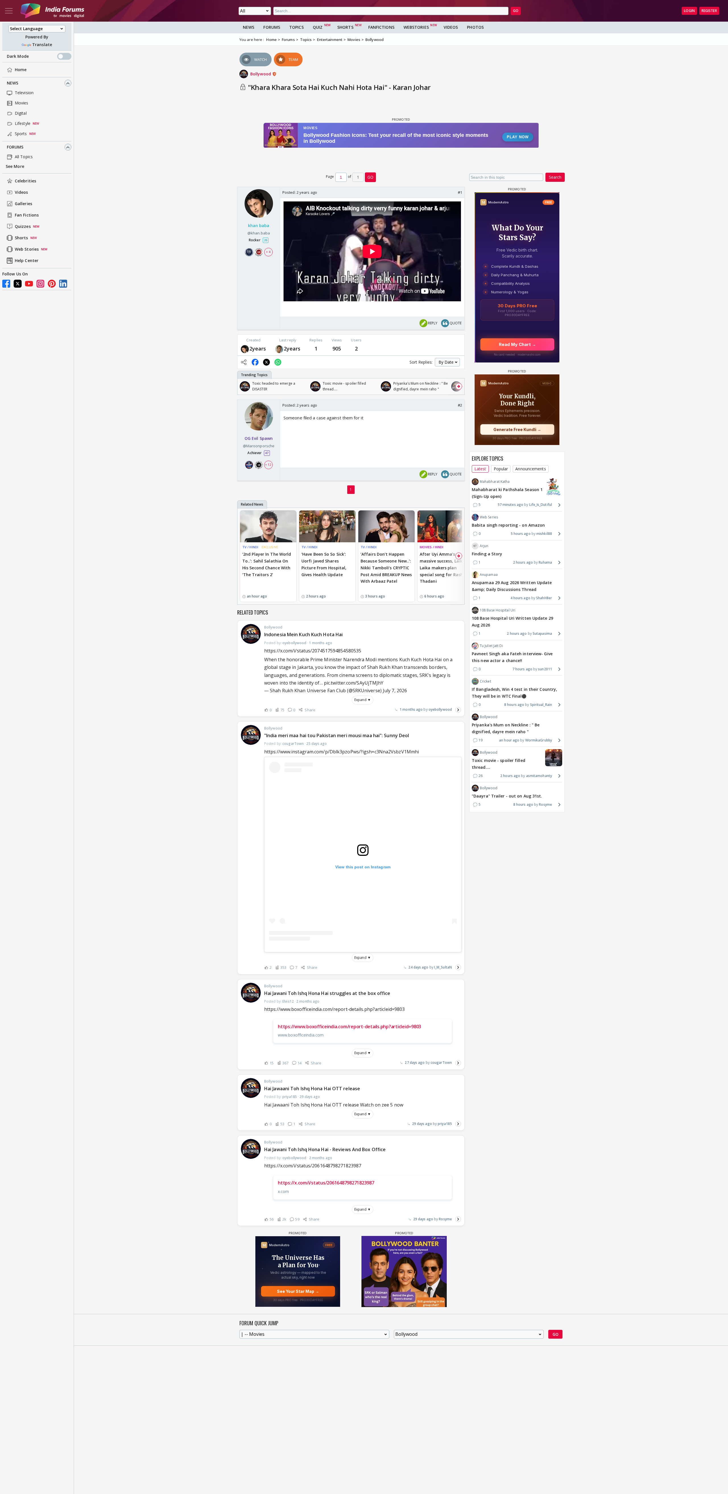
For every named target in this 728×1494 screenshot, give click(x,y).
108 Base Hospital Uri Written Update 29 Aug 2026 (512, 621)
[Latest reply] (458, 710)
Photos (475, 27)
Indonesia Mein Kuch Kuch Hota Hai (303, 634)
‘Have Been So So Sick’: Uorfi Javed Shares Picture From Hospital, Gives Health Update (323, 564)
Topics (296, 27)
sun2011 (545, 669)
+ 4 (268, 252)
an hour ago (509, 740)
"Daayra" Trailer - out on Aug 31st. (507, 796)
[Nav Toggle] (9, 11)
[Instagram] (40, 284)
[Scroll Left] (243, 386)
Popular (501, 468)
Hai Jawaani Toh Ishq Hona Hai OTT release (312, 1088)
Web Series (489, 517)
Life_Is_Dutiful (540, 504)
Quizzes (23, 226)
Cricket (485, 681)
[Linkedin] (63, 284)
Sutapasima (542, 633)
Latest (480, 468)
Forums (15, 147)
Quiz (317, 27)
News (12, 83)
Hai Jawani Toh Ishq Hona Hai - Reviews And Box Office (325, 1149)
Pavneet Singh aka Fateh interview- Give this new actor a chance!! (512, 657)
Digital (21, 113)
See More (15, 166)
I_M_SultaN (443, 967)
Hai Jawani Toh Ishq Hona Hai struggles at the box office (327, 993)
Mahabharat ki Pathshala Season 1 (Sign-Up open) (507, 493)
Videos (21, 192)
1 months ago (411, 709)
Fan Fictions (27, 215)
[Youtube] (29, 284)
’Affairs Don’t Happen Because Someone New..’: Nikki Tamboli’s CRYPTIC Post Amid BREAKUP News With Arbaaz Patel (386, 567)
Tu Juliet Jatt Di (491, 645)
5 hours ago (521, 533)
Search (555, 177)
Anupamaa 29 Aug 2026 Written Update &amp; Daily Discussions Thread (512, 586)
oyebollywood (440, 709)
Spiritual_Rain (541, 704)
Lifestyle (22, 123)
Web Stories (27, 249)
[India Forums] (52, 10)
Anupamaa (489, 574)
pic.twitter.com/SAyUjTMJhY (354, 683)
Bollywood (261, 74)
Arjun (484, 545)
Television (24, 93)
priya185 (445, 1123)
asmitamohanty (539, 775)
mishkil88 (544, 533)
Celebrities (25, 181)
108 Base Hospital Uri (497, 610)
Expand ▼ (362, 699)
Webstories (416, 27)
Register (709, 10)
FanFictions (381, 27)
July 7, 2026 (395, 690)
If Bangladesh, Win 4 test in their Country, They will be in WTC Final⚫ (514, 693)
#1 (460, 192)
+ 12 (268, 465)
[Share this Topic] (244, 362)
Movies (21, 103)
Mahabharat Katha (495, 481)
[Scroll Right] (458, 386)
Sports (21, 134)
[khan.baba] (245, 348)
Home (20, 70)
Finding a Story (487, 554)
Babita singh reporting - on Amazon (508, 525)
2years (257, 348)
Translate (42, 45)
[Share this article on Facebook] (255, 362)
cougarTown (441, 1062)
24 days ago (418, 967)
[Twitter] (18, 284)
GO (515, 10)
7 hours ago (522, 669)
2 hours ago (523, 562)
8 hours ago (514, 704)
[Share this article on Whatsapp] (278, 362)
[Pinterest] (52, 284)
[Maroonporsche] (279, 348)
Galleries (23, 204)
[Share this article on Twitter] (266, 362)
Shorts (21, 238)
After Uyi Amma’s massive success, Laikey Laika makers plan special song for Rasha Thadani (443, 567)
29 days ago (422, 1123)
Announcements (530, 468)
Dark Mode (18, 56)
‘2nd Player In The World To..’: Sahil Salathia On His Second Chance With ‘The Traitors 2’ (266, 564)
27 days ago (415, 1062)
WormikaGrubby (538, 740)
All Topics (24, 157)
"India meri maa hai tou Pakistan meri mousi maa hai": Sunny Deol (336, 735)
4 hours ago (520, 597)
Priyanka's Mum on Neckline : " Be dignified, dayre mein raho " (505, 728)
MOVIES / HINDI (431, 547)
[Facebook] (6, 284)
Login (689, 10)
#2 (460, 405)
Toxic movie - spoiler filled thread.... (498, 764)
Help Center (26, 260)
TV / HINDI (250, 547)
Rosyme (445, 1219)
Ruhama (545, 562)
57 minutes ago (510, 504)
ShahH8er (544, 597)
